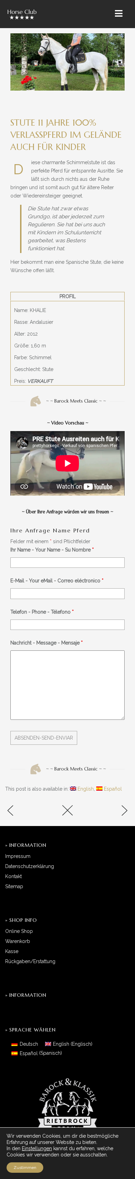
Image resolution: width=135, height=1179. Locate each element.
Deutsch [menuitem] (29, 1044)
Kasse (11, 951)
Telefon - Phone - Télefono (42, 612)
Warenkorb (17, 941)
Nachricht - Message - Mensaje (46, 643)
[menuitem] (82, 788)
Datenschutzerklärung (29, 866)
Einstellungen (37, 1148)
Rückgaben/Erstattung (30, 961)
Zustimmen (25, 1167)
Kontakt (13, 876)
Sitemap (14, 886)
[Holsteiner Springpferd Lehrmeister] (26, 811)
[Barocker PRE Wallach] (109, 811)
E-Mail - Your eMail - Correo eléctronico (57, 580)
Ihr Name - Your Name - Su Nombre (52, 550)
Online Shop (19, 931)
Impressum (17, 856)
